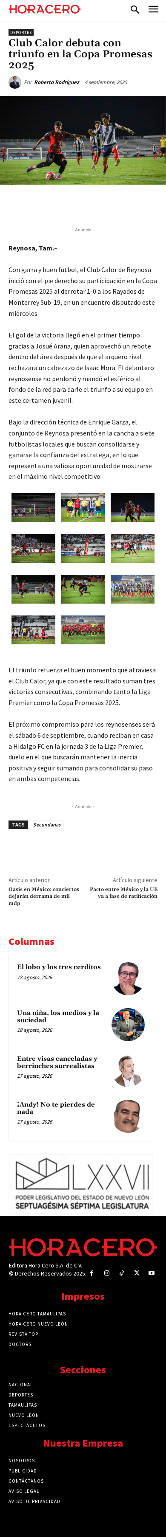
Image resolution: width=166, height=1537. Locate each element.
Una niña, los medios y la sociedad (58, 1016)
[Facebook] (43, 204)
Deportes (21, 32)
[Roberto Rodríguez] (16, 82)
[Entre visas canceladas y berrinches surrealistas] (128, 1070)
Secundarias (46, 824)
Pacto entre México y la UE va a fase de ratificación (123, 892)
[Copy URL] (122, 204)
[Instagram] (106, 1273)
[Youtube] (151, 1273)
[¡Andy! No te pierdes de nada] (128, 1116)
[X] (63, 204)
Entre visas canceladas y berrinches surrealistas (57, 1062)
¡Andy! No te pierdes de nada (56, 1108)
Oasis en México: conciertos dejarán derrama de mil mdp (44, 896)
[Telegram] (102, 204)
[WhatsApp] (83, 204)
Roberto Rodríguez (56, 82)
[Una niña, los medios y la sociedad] (128, 1024)
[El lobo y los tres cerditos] (128, 978)
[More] (142, 204)
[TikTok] (121, 1273)
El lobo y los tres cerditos (59, 967)
